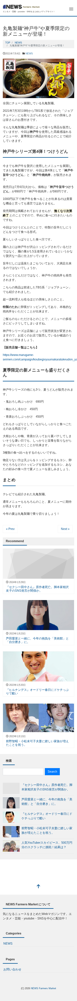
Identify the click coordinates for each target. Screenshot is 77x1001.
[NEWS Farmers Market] (21, 6)
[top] (38, 886)
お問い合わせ (12, 969)
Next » (65, 529)
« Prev (10, 529)
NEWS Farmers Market (43, 988)
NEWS (29, 53)
